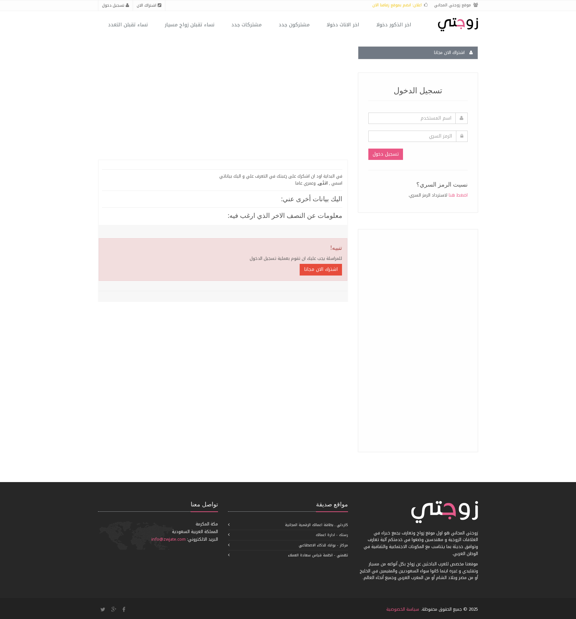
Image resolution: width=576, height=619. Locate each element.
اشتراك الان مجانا (450, 52)
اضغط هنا (458, 195)
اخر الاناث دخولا (343, 24)
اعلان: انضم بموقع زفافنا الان (397, 5)
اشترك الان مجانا (321, 269)
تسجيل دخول (114, 5)
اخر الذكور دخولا (393, 24)
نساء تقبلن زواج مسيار (189, 24)
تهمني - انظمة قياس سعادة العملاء (318, 555)
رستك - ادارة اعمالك (332, 534)
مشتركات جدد (246, 24)
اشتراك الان (147, 5)
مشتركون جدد (294, 24)
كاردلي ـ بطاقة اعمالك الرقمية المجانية (316, 524)
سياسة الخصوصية (402, 609)
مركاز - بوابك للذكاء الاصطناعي (323, 545)
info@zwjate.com (168, 539)
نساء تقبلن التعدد (128, 24)
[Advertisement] (418, 339)
